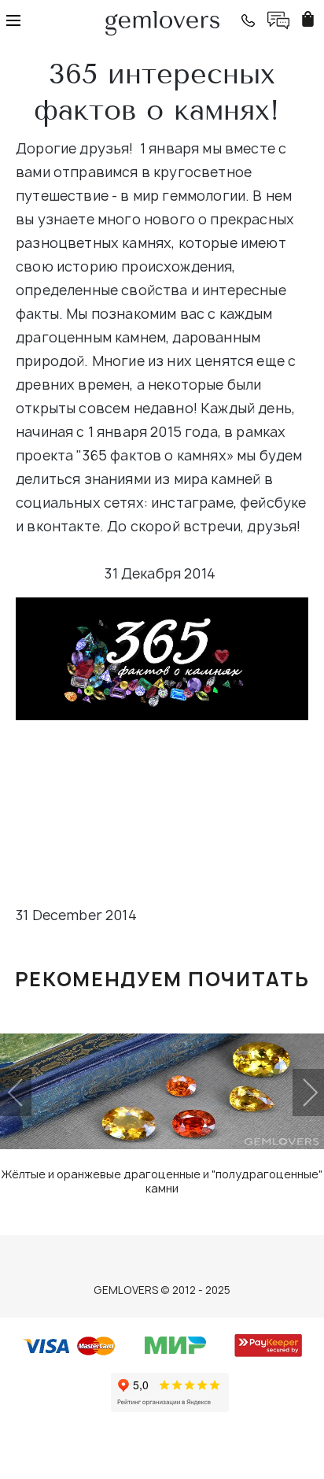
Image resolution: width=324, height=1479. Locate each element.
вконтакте (63, 526)
